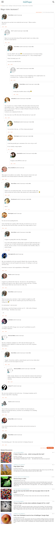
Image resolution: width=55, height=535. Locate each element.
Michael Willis (11, 418)
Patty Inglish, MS (11, 254)
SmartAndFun (19, 153)
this (27, 30)
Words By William (11, 335)
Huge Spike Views (19, 466)
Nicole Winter (11, 15)
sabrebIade (10, 319)
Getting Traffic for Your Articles (21, 489)
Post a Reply (50, 447)
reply (3, 26)
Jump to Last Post (39, 12)
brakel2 (9, 274)
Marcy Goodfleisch (12, 167)
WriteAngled (16, 136)
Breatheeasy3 (17, 121)
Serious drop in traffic (20, 478)
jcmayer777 (10, 385)
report (6, 26)
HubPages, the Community (19, 464)
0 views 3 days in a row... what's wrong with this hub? (29, 454)
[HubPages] (27, 2)
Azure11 (10, 401)
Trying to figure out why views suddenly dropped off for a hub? (32, 503)
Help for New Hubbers (18, 452)
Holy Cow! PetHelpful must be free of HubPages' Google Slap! (31, 515)
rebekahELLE (14, 98)
